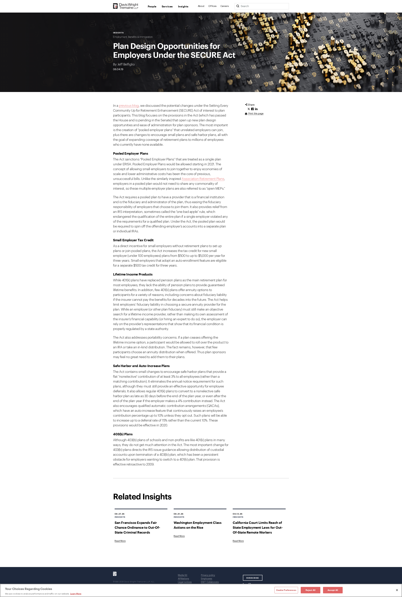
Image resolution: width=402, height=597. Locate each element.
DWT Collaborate (210, 582)
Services (167, 6)
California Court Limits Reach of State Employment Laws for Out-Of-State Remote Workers (257, 527)
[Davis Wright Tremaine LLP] (125, 6)
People (152, 6)
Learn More (75, 593)
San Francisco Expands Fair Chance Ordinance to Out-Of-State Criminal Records (137, 527)
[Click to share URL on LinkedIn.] (256, 109)
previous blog (129, 105)
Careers (224, 6)
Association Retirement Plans (203, 179)
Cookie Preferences (286, 590)
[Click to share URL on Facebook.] (252, 109)
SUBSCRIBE (252, 578)
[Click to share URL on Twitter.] (248, 109)
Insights (183, 6)
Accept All (333, 590)
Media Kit (182, 575)
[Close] (397, 590)
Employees (206, 579)
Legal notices (185, 582)
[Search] (237, 6)
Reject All (310, 590)
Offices (212, 6)
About (201, 6)
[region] (201, 590)
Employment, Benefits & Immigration (133, 37)
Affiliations (183, 579)
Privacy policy (208, 575)
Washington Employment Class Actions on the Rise (197, 525)
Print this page (255, 114)
